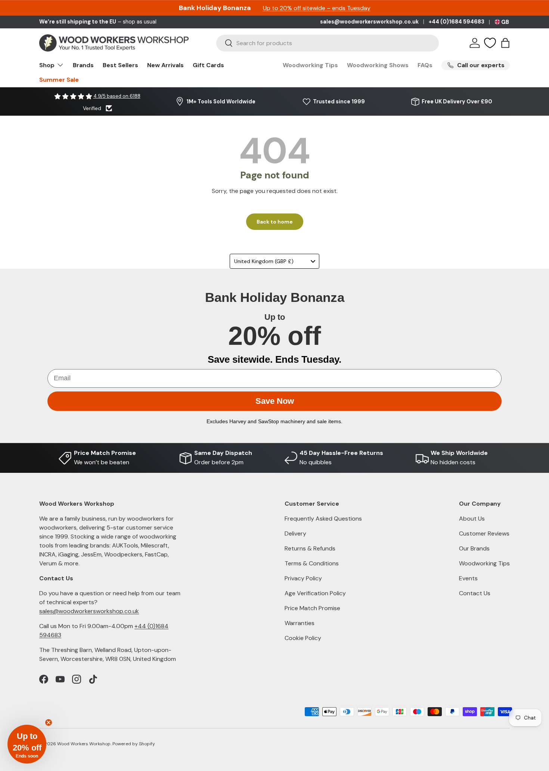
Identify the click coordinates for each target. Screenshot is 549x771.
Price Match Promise (312, 608)
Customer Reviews (484, 533)
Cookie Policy (303, 638)
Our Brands (474, 548)
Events (468, 578)
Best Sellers (120, 65)
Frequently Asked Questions (323, 518)
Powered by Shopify (133, 744)
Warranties (299, 623)
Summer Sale (59, 80)
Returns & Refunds (310, 548)
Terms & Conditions (312, 563)
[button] (505, 43)
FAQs (425, 65)
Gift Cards (208, 65)
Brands (83, 65)
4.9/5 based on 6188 (116, 96)
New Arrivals (165, 65)
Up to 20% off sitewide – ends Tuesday (316, 8)
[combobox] (327, 43)
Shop (47, 65)
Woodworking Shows (378, 65)
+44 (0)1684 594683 (456, 21)
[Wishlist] (490, 43)
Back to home (275, 221)
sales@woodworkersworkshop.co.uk (369, 21)
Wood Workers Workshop (84, 744)
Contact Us (474, 593)
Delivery (295, 533)
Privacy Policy (303, 578)
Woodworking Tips (310, 65)
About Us (472, 518)
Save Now (274, 401)
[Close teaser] (48, 722)
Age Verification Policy (315, 593)
